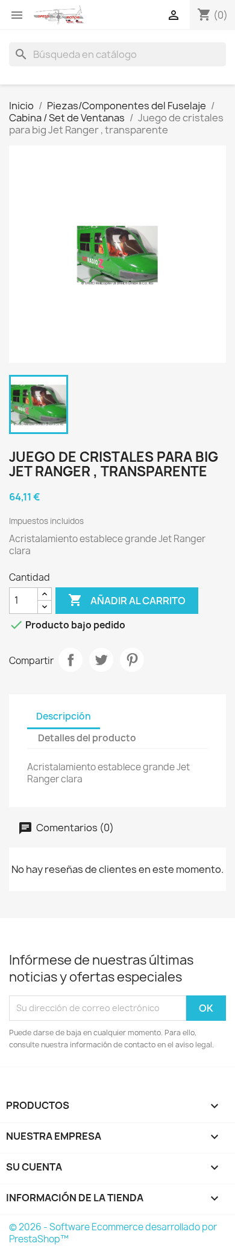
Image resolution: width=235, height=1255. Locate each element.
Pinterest (132, 660)
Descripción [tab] (63, 716)
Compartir (70, 660)
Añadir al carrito (127, 600)
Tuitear (101, 660)
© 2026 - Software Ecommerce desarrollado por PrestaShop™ (113, 1233)
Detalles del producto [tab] (87, 738)
